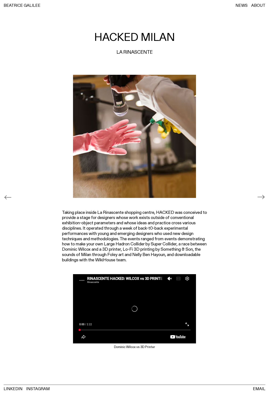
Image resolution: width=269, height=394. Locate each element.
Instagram (38, 388)
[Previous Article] (8, 197)
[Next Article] (261, 197)
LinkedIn (13, 388)
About (258, 5)
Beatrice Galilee (22, 5)
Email (259, 388)
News (242, 5)
